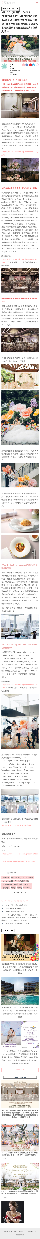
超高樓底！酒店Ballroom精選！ (18, 923)
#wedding (27, 888)
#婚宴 (13, 888)
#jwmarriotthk (7, 881)
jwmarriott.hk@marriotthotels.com (17, 825)
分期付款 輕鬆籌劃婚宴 (15, 911)
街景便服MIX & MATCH (15, 908)
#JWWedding (6, 884)
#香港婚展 (5, 878)
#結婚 (19, 888)
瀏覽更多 (19, 1069)
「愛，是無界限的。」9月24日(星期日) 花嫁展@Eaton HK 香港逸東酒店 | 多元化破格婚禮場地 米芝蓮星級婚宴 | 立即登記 (20, 917)
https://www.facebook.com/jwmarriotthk (19, 854)
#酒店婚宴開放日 (17, 878)
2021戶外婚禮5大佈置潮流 (16, 905)
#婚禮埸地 (5, 888)
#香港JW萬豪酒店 (22, 881)
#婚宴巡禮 (18, 884)
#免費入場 (27, 884)
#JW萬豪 (29, 878)
